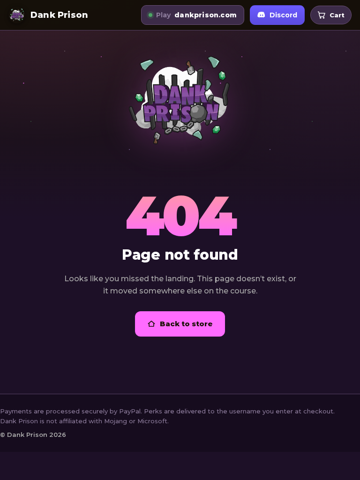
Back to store (186, 323)
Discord (283, 15)
